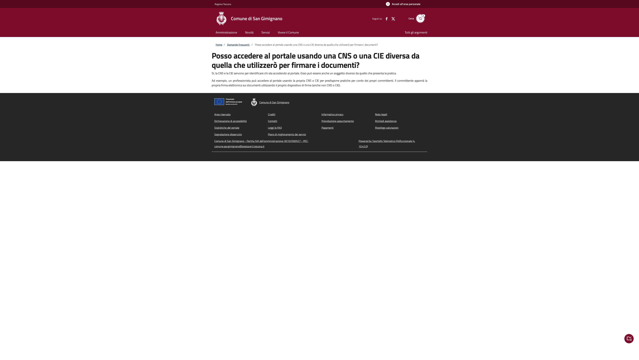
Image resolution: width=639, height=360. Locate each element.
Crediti (271, 114)
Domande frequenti (238, 45)
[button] (403, 4)
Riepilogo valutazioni (387, 128)
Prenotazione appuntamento (337, 121)
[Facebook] (385, 18)
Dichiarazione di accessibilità (230, 121)
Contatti (272, 121)
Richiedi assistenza (386, 121)
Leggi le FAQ (275, 128)
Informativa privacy (332, 114)
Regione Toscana (223, 4)
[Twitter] (392, 18)
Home (219, 45)
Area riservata (222, 114)
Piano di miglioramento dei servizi (287, 134)
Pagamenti (327, 128)
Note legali (381, 114)
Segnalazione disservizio (228, 134)
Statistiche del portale (226, 128)
